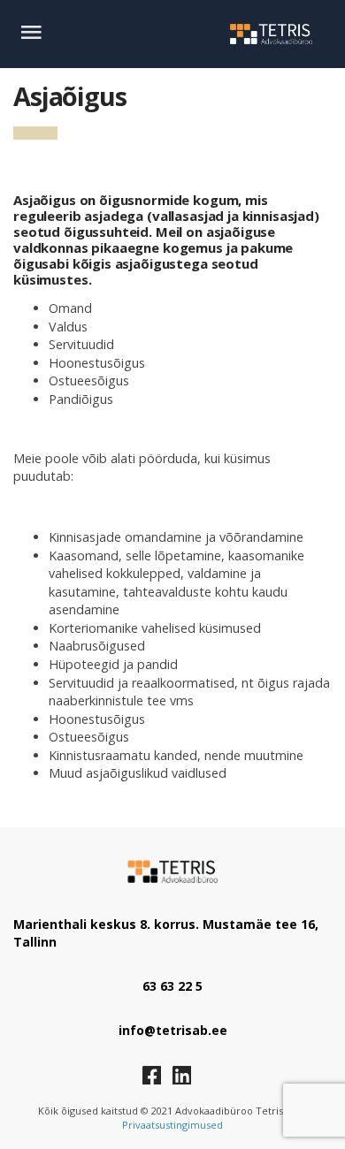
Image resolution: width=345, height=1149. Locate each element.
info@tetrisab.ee (173, 1030)
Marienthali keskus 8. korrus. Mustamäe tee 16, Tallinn (165, 933)
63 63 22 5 (172, 986)
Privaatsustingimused (172, 1124)
